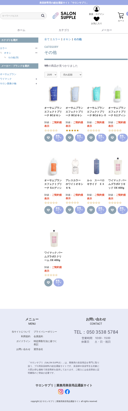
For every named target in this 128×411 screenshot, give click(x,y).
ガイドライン (23, 341)
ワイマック (6, 79)
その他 (78, 39)
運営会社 (38, 349)
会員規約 (38, 336)
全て (47, 39)
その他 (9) (13, 57)
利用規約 (25, 336)
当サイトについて (21, 331)
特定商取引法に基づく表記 (45, 343)
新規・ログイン (59, 137)
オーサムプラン (8, 74)
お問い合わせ (23, 349)
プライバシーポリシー (45, 331)
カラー (3, 48)
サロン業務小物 (8, 83)
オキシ (7, 53)
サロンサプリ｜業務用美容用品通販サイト (64, 385)
